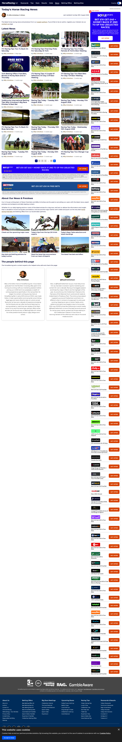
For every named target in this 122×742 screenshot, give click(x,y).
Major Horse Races (106, 707)
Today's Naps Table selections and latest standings (73, 233)
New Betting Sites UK (28, 707)
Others (22, 15)
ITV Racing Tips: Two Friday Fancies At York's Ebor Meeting (73, 50)
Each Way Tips (85, 709)
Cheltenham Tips (85, 707)
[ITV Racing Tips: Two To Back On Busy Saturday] (16, 117)
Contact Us (5, 707)
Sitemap (5, 720)
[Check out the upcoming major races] (16, 223)
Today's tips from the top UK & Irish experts (44, 233)
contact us (5, 24)
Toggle (119, 3)
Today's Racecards (106, 703)
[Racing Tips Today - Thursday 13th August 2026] (45, 117)
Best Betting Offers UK (28, 703)
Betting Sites (79, 3)
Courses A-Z (104, 714)
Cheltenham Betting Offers (29, 718)
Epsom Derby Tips (86, 716)
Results (44, 3)
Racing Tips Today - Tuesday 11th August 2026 (15, 153)
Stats (37, 3)
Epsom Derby (45, 709)
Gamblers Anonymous (98, 689)
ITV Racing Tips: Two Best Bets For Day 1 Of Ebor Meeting (73, 75)
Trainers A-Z (104, 718)
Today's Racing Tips (86, 703)
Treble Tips (84, 711)
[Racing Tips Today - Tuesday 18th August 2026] (45, 91)
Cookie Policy (6, 716)
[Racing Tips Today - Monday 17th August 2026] (75, 91)
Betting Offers (66, 3)
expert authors (42, 22)
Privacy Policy (6, 714)
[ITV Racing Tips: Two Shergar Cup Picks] (75, 142)
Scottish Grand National (48, 707)
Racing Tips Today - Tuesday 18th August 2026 (44, 101)
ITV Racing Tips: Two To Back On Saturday (15, 50)
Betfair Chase (65, 705)
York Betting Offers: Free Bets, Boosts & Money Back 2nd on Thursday (14, 76)
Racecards (24, 3)
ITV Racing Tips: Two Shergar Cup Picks (75, 153)
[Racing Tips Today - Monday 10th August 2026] (45, 142)
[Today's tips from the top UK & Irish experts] (45, 223)
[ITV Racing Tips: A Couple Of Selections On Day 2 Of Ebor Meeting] (45, 64)
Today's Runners (105, 709)
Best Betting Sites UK (27, 705)
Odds (51, 3)
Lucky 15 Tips (84, 705)
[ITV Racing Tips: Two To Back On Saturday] (16, 39)
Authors (5, 705)
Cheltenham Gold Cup (67, 711)
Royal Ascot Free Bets (28, 716)
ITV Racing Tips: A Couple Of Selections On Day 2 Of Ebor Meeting (42, 76)
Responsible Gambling (9, 718)
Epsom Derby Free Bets (28, 714)
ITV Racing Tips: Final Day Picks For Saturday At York (44, 50)
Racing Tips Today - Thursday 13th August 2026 (45, 128)
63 (51, 161)
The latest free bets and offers (72, 254)
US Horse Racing (7, 709)
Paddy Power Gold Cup (67, 703)
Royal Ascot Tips (85, 714)
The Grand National (47, 705)
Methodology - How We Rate (10, 711)
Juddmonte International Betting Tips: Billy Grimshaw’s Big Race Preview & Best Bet (15, 102)
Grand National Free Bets (29, 711)
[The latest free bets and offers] (75, 245)
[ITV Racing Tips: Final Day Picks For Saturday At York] (45, 39)
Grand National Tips (86, 718)
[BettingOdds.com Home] (10, 3)
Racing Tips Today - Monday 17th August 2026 (74, 101)
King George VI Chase (67, 709)
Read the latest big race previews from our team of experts (43, 255)
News (57, 3)
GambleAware (87, 689)
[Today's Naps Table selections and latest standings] (75, 223)
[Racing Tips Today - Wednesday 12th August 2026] (75, 117)
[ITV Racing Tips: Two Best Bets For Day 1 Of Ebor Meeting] (75, 64)
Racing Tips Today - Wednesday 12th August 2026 (74, 128)
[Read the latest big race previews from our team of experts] (45, 245)
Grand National (65, 714)
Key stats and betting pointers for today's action (14, 255)
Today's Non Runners (106, 711)
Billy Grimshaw (14, 15)
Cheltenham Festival (47, 703)
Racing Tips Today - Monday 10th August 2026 (44, 153)
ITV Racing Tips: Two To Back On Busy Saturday (15, 128)
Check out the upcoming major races (15, 232)
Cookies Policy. (105, 733)
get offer (114, 46)
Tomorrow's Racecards (107, 705)
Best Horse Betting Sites (28, 709)
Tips (31, 3)
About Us (5, 703)
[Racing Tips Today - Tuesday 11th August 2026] (16, 142)
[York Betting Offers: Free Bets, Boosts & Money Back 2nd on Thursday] (16, 64)
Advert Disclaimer (115, 8)
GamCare (80, 689)
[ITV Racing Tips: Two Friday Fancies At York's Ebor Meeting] (75, 39)
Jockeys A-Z (104, 716)
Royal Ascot (45, 714)
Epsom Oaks (45, 711)
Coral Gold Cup (65, 707)
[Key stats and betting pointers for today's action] (16, 245)
